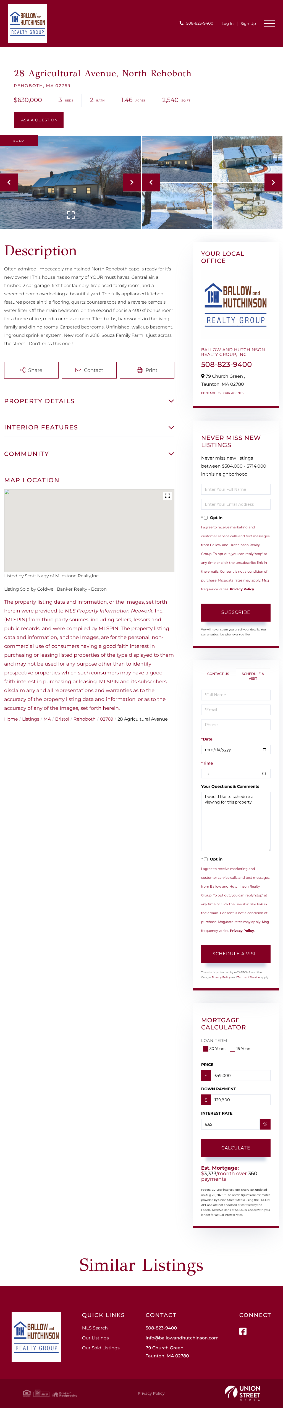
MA (47, 719)
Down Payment (218, 1088)
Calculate (235, 1148)
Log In (228, 23)
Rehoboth (85, 719)
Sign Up (248, 23)
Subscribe (235, 612)
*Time (207, 763)
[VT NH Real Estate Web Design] (242, 1393)
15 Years (243, 1048)
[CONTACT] (39, 120)
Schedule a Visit (253, 676)
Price (207, 1064)
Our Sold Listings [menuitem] (101, 1348)
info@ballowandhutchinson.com (182, 1338)
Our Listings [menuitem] (95, 1338)
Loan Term (214, 1040)
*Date (207, 739)
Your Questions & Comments (230, 786)
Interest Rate (217, 1113)
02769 (106, 719)
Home (11, 719)
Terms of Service (248, 977)
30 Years (217, 1048)
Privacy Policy (242, 589)
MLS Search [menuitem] (95, 1328)
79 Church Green (167, 1352)
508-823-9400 (199, 23)
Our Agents (233, 393)
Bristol (62, 719)
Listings (30, 719)
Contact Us (211, 393)
